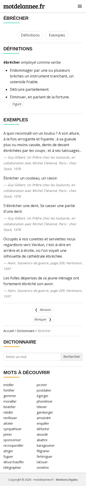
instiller (8, 385)
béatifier (9, 407)
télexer (42, 407)
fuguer (8, 456)
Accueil (8, 331)
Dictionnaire (26, 331)
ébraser (45, 309)
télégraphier (12, 467)
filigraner (43, 451)
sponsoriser (12, 440)
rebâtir (8, 412)
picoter (42, 385)
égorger (42, 396)
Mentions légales (67, 480)
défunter (43, 429)
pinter (7, 434)
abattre (42, 440)
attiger (8, 451)
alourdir (42, 434)
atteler (8, 423)
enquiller (43, 423)
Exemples (57, 35)
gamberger (45, 412)
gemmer (9, 396)
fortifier (8, 390)
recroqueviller (13, 445)
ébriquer (40, 319)
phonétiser (45, 401)
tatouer (42, 462)
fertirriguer (44, 456)
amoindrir (44, 418)
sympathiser (12, 429)
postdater (44, 390)
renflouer (10, 418)
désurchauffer (13, 462)
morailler (10, 401)
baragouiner (46, 445)
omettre (43, 467)
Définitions (30, 35)
